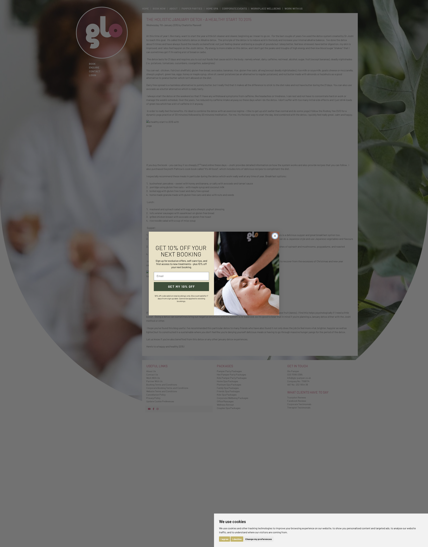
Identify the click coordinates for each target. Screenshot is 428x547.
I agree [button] (224, 539)
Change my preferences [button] (258, 539)
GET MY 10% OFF (181, 286)
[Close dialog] (275, 236)
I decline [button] (237, 539)
